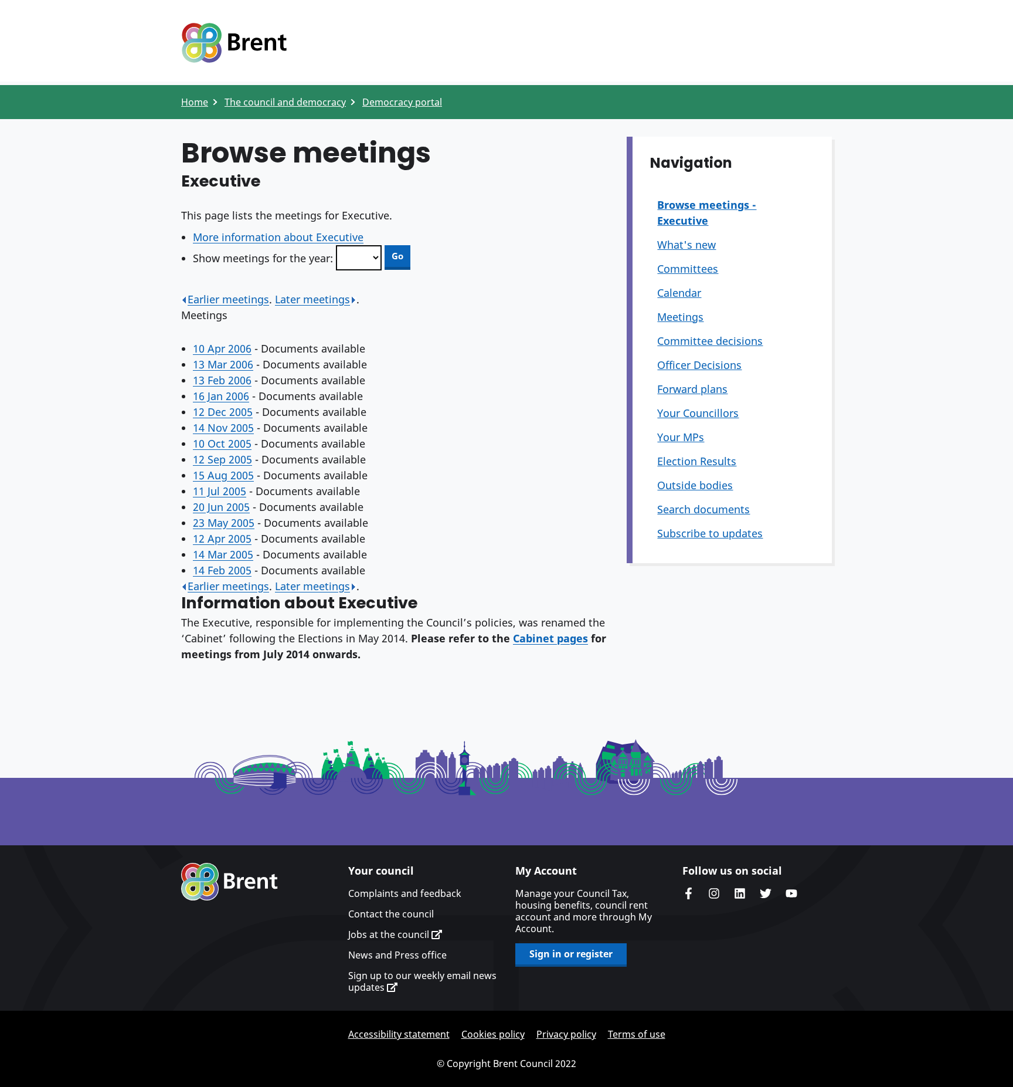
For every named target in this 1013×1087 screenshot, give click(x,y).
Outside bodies (695, 485)
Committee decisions (710, 341)
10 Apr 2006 (222, 348)
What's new (686, 245)
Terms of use (636, 1034)
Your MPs (680, 437)
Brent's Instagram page (714, 893)
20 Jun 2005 (221, 507)
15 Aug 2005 (223, 475)
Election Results (696, 461)
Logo (234, 42)
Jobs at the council (389, 934)
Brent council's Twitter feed (765, 893)
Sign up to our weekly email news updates (422, 981)
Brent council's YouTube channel (791, 893)
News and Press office (397, 955)
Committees (687, 269)
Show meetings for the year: (263, 258)
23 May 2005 (223, 523)
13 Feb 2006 (222, 380)
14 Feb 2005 (222, 570)
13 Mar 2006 (223, 364)
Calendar (679, 293)
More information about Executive (278, 237)
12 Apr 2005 (222, 538)
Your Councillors (698, 413)
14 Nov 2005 (223, 428)
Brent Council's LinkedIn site (740, 893)
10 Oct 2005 (222, 443)
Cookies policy (493, 1034)
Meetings (680, 317)
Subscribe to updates (710, 533)
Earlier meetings (228, 299)
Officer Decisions (699, 365)
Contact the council (391, 914)
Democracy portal (402, 102)
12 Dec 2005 (223, 412)
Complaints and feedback (404, 893)
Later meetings (312, 299)
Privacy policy (566, 1034)
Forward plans (692, 389)
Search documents (703, 509)
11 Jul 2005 (219, 491)
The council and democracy (285, 102)
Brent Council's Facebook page (688, 893)
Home (194, 102)
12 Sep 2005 (222, 459)
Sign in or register (571, 953)
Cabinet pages (550, 638)
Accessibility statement (399, 1034)
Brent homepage (229, 881)
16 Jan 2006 (221, 396)
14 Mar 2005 (223, 554)
